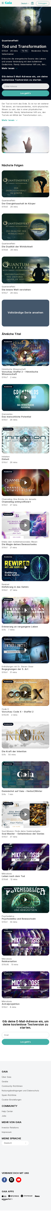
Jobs (4, 1116)
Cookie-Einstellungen (11, 1099)
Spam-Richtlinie (9, 1095)
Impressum (7, 1132)
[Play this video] (25, 353)
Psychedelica (8, 916)
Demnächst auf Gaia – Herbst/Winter (22, 791)
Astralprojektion (11, 1004)
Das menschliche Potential (16, 416)
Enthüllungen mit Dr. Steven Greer (17, 666)
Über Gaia (6, 1077)
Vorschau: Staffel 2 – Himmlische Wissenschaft (20, 372)
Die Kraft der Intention (14, 751)
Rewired (5, 584)
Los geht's (25, 93)
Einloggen (42, 3)
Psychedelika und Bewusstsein (19, 919)
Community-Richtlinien (12, 1086)
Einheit (5, 459)
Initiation (6, 456)
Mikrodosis (7, 873)
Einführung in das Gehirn (15, 587)
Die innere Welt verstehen (16, 289)
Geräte (5, 1081)
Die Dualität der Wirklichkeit (17, 246)
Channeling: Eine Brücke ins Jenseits (19, 499)
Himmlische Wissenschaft (14, 369)
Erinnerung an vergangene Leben (20, 626)
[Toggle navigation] (3, 3)
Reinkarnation (9, 961)
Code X (5, 709)
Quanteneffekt (10, 40)
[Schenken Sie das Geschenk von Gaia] (32, 3)
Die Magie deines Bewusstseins (19, 544)
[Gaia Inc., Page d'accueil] (8, 3)
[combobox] (15, 1143)
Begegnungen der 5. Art (15, 669)
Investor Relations (10, 1127)
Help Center (7, 1111)
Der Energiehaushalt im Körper (19, 203)
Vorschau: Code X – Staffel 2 (18, 711)
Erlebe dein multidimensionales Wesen (19, 542)
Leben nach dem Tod (13, 876)
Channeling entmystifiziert (16, 502)
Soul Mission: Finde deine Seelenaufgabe (21, 831)
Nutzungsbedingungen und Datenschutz (20, 1090)
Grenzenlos (7, 414)
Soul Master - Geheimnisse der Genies (23, 833)
